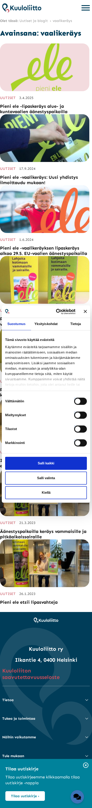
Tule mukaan (13, 756)
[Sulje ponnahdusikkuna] (85, 765)
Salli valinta (46, 478)
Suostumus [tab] (16, 324)
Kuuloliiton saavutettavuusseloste (31, 673)
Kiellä (46, 492)
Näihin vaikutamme (19, 737)
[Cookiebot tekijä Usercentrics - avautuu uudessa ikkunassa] (56, 312)
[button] (77, 797)
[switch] (76, 414)
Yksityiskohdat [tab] (46, 324)
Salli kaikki (46, 463)
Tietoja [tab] (75, 324)
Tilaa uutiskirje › (25, 796)
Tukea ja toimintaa (18, 718)
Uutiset (8, 98)
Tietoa (8, 700)
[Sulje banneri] (85, 311)
